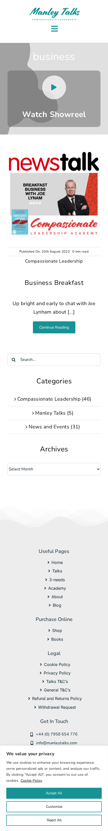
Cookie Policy (31, 780)
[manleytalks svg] (54, 8)
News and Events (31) (54, 426)
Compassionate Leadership (54, 261)
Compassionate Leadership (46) (54, 399)
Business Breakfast (54, 282)
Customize (54, 806)
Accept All (54, 793)
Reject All (54, 820)
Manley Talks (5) (54, 413)
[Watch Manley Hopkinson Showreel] (54, 99)
